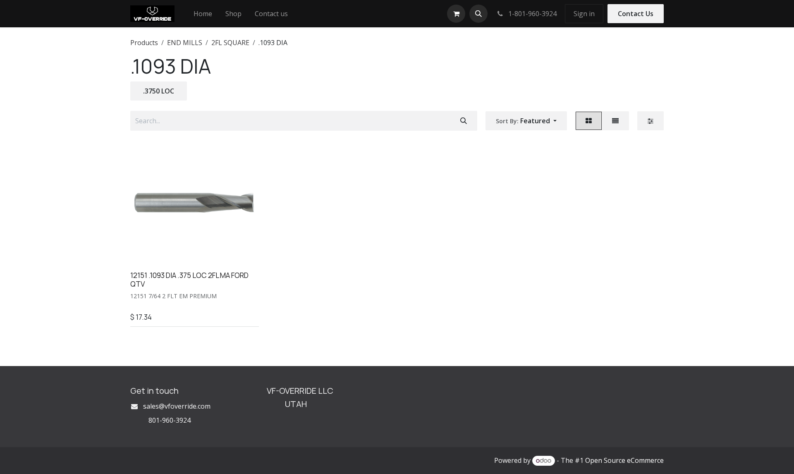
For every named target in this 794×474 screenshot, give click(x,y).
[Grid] (588, 120)
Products (144, 42)
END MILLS (184, 42)
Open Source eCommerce (624, 460)
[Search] (463, 121)
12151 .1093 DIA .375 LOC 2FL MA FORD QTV (189, 280)
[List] (615, 120)
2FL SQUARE (230, 42)
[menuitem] (203, 13)
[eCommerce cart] (456, 14)
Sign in (584, 13)
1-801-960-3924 (532, 13)
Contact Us (635, 13)
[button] (478, 14)
